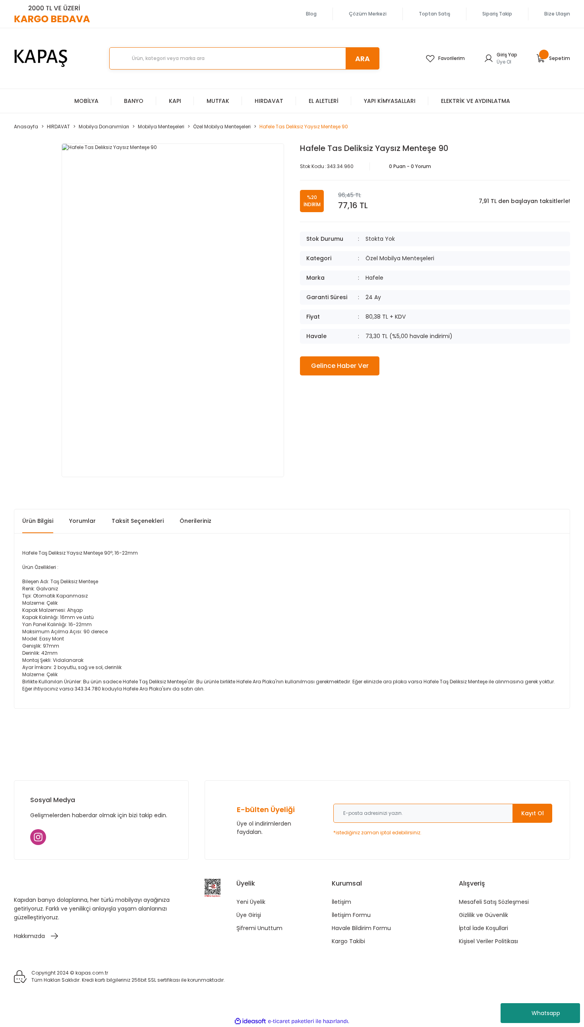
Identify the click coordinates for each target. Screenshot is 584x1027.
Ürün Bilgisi (37, 521)
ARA (362, 59)
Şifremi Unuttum (259, 928)
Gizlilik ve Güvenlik (483, 915)
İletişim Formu (351, 915)
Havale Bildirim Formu (361, 928)
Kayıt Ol (532, 813)
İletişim (341, 902)
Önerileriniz (195, 521)
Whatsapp (546, 1013)
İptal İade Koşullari (483, 928)
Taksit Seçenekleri (138, 521)
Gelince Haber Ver (340, 365)
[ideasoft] (250, 1021)
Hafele (374, 278)
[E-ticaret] (291, 1021)
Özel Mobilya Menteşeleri (399, 258)
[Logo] (41, 58)
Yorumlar (82, 521)
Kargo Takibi (348, 941)
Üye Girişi (248, 915)
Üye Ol (504, 61)
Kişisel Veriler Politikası (488, 941)
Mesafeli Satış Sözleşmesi (494, 902)
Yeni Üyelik (250, 902)
